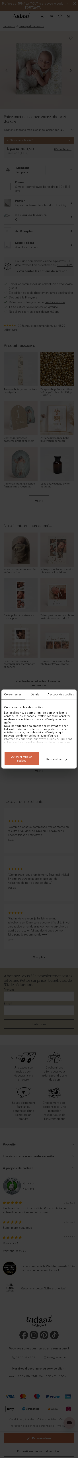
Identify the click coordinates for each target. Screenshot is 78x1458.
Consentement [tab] (13, 694)
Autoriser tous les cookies (21, 758)
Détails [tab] (35, 694)
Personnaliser (54, 759)
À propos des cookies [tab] (61, 694)
